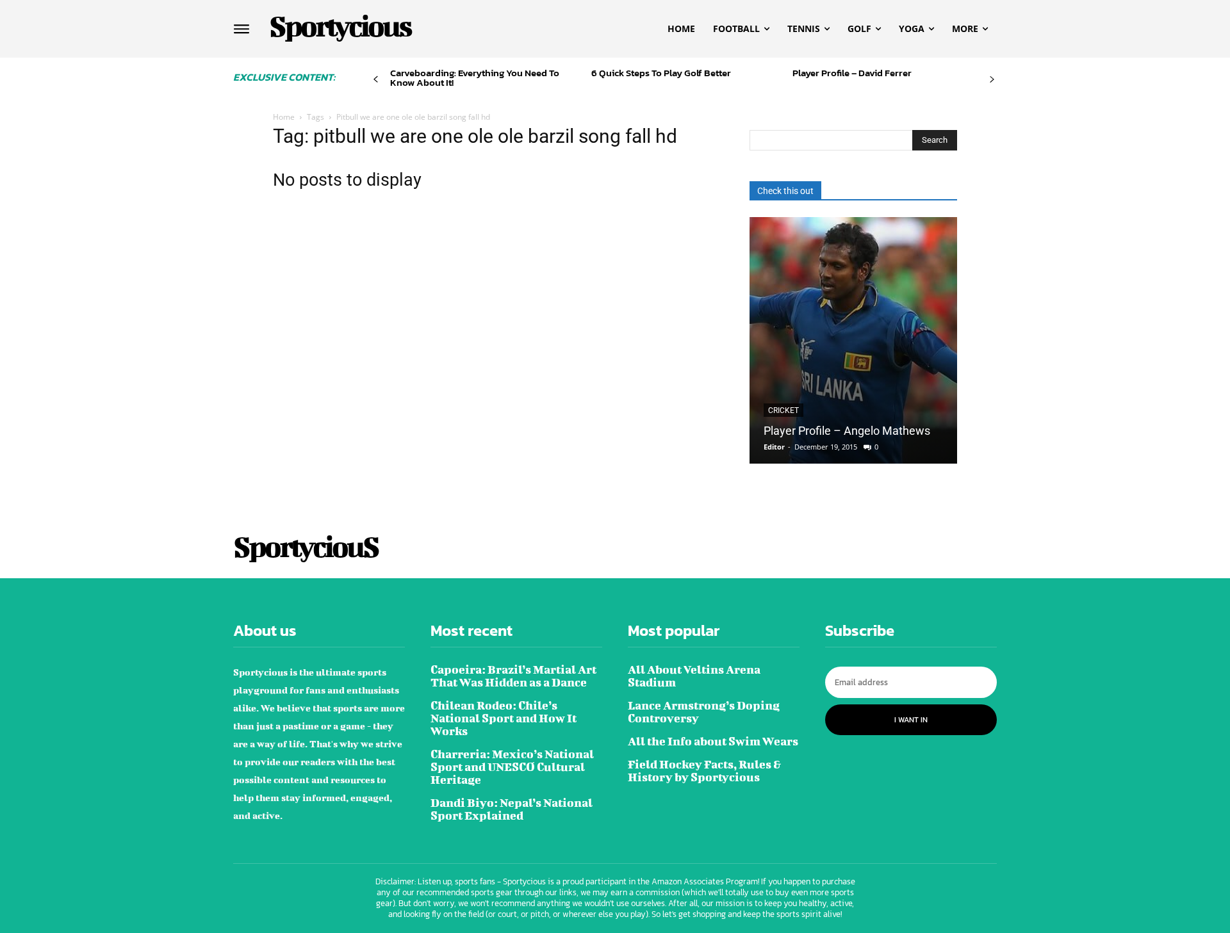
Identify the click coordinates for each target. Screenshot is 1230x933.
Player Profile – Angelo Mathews (847, 430)
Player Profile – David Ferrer (852, 72)
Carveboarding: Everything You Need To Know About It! (474, 77)
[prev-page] (376, 80)
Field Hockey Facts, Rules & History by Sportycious (704, 771)
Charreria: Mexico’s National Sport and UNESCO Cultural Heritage (512, 766)
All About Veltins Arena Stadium (694, 676)
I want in (911, 720)
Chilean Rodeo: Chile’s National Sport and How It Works (503, 718)
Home (284, 116)
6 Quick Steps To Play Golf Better (661, 72)
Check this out (785, 191)
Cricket (783, 410)
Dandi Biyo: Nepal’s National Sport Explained (511, 809)
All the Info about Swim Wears (713, 741)
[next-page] (992, 80)
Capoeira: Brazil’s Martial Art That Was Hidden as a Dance (513, 676)
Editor (774, 446)
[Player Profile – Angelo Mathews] (853, 340)
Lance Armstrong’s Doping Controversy (704, 712)
